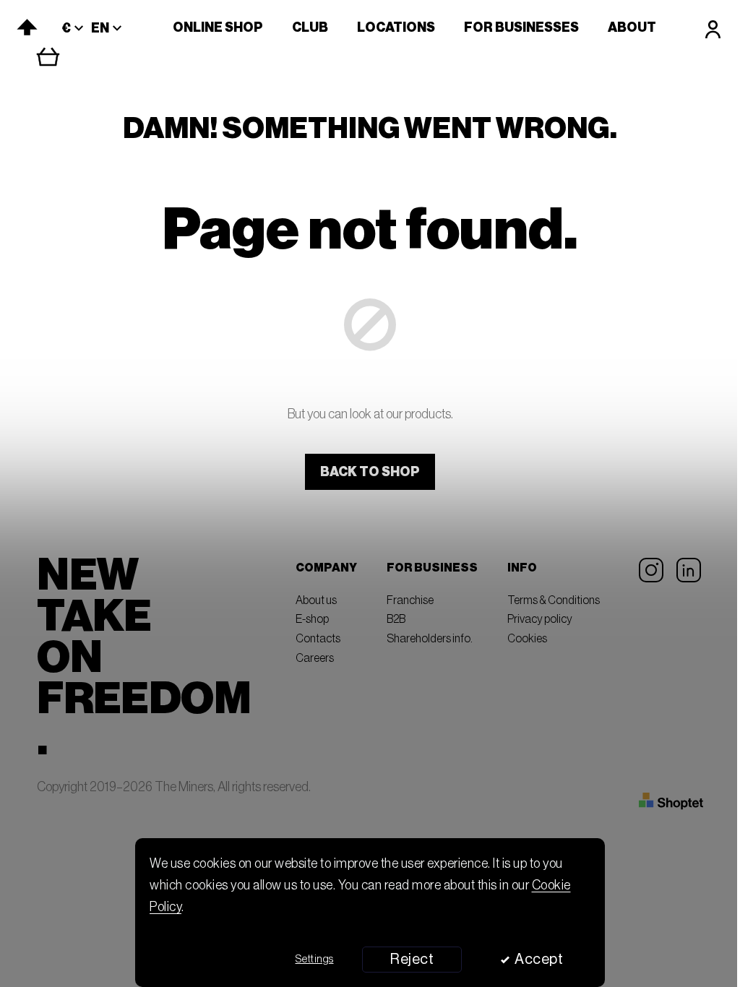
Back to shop (370, 471)
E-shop (312, 619)
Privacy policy (539, 619)
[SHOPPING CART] (58, 56)
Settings (315, 959)
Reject (412, 959)
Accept (539, 959)
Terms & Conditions (553, 600)
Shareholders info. (430, 639)
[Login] (713, 29)
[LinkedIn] (688, 570)
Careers (315, 658)
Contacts (318, 639)
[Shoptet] (671, 801)
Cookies (527, 639)
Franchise (410, 600)
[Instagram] (651, 570)
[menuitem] (218, 27)
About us (316, 600)
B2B (396, 619)
